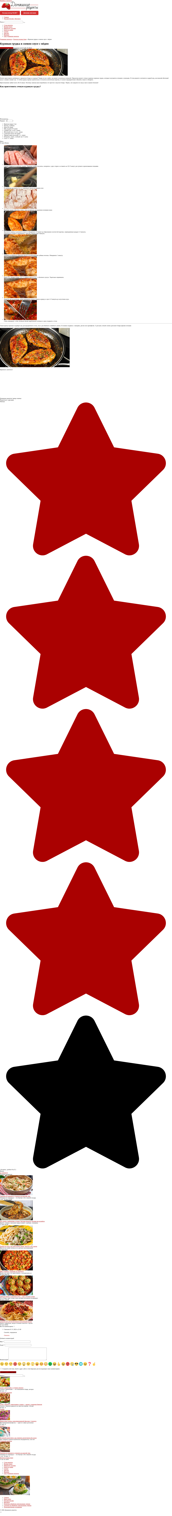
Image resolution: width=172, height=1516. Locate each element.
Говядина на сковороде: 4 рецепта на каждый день (15, 1196)
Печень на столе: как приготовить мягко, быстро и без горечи (18, 1246)
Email (2, 1345)
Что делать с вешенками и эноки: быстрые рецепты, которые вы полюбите (22, 1221)
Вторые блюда (8, 27)
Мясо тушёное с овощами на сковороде (12, 1271)
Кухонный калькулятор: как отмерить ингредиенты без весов (18, 1438)
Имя (2, 1341)
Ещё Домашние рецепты (11, 36)
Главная (6, 17)
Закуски (6, 33)
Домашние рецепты (6, 1392)
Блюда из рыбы (8, 30)
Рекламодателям (9, 1500)
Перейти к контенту (6, 0)
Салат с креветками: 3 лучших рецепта (11, 1388)
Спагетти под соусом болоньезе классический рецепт (16, 1321)
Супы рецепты (8, 25)
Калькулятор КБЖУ (10, 13)
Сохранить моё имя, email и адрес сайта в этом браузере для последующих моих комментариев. (31, 1369)
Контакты (7, 1502)
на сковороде (4, 1173)
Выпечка (6, 35)
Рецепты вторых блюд (6, 48)
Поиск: (2, 22)
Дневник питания (29, 13)
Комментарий (4, 1359)
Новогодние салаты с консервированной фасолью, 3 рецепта (18, 1421)
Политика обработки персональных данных (17, 1504)
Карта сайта (7, 1499)
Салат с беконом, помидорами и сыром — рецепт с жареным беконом (21, 1404)
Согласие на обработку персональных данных (17, 1505)
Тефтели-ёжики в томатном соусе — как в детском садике (17, 1296)
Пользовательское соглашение (13, 1507)
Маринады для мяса (10, 28)
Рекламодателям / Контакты (12, 19)
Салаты (6, 31)
